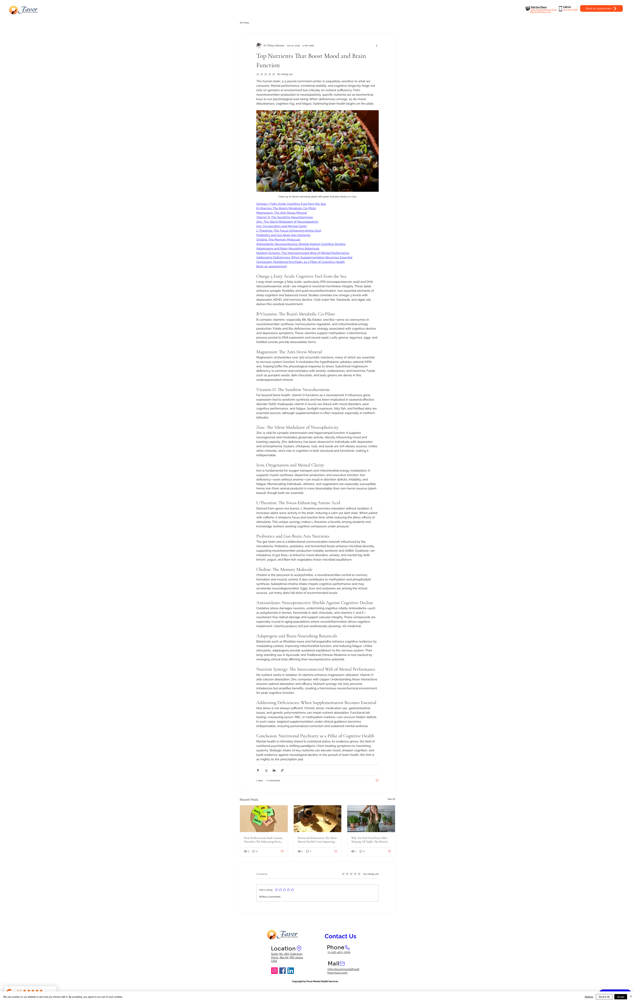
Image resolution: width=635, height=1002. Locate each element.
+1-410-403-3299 (338, 952)
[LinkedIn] (290, 970)
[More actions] (377, 45)
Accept (620, 996)
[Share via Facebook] (257, 770)
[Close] (631, 996)
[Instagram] (274, 970)
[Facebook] (282, 970)
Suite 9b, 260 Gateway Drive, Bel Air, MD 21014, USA (287, 957)
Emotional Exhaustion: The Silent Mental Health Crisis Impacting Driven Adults (317, 839)
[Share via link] (282, 770)
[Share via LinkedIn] (274, 770)
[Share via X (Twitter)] (266, 770)
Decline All (604, 996)
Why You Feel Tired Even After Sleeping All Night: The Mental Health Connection (369, 839)
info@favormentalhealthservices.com (343, 971)
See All (391, 799)
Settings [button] (589, 996)
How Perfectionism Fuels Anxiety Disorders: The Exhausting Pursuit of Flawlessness (263, 839)
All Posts (244, 22)
